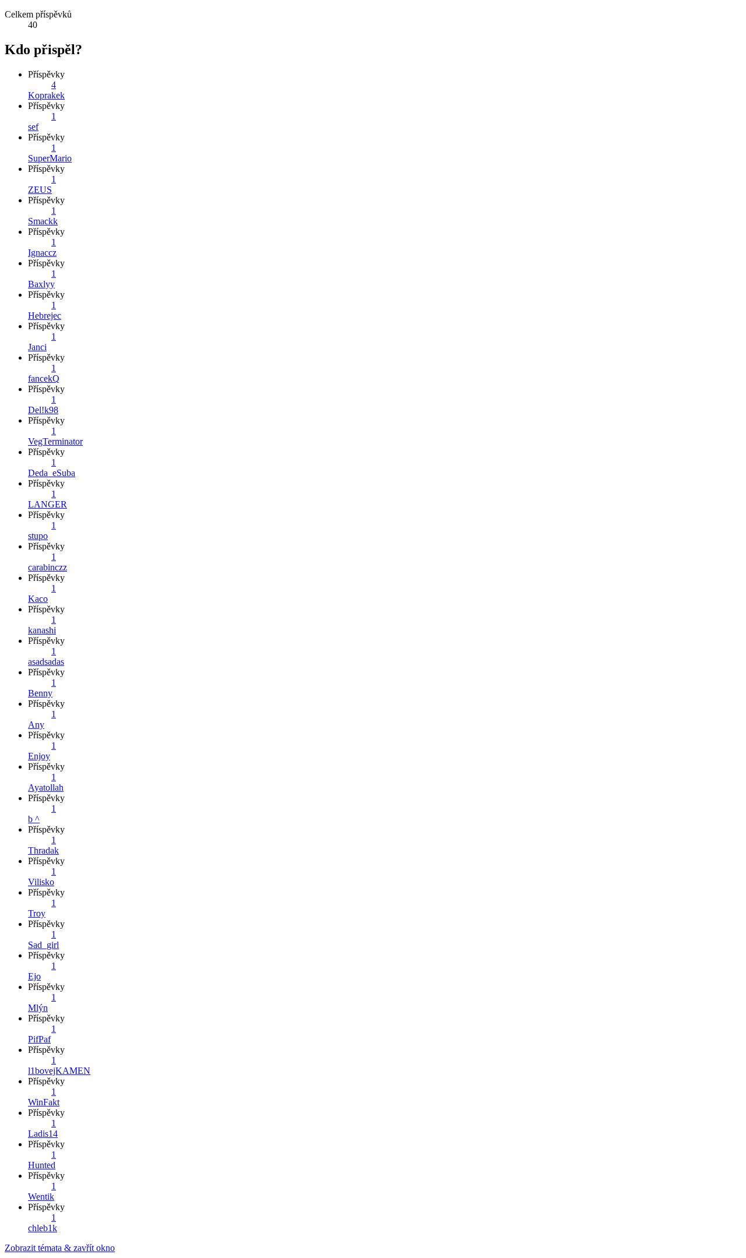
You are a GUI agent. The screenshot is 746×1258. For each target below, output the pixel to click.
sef (33, 127)
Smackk (43, 221)
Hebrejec (44, 315)
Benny (40, 693)
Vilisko (41, 882)
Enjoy (39, 756)
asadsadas (46, 662)
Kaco (38, 599)
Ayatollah (46, 787)
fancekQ (43, 378)
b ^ (34, 819)
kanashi (42, 630)
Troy (36, 913)
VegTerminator (55, 441)
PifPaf (39, 1039)
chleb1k (42, 1228)
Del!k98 (43, 410)
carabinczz (47, 567)
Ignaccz (42, 253)
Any (36, 725)
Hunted (41, 1165)
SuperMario (50, 158)
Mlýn (38, 1008)
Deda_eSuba (51, 473)
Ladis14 (43, 1134)
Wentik (41, 1196)
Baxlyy (41, 284)
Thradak (43, 850)
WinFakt (43, 1102)
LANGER (47, 504)
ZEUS (40, 190)
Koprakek (46, 95)
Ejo (34, 976)
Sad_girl (43, 945)
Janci (37, 347)
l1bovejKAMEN (59, 1071)
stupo (38, 536)
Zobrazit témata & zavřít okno (60, 1248)
